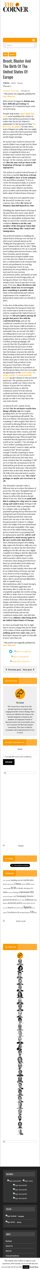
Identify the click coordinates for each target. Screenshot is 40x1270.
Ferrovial (5, 896)
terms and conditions (23, 756)
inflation (29, 899)
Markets (5, 903)
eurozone (24, 892)
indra (23, 900)
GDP (14, 896)
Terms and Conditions (12, 1255)
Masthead (9, 1241)
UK (18, 912)
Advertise (9, 1251)
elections (27, 888)
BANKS (26, 880)
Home (5, 54)
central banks (10, 884)
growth (6, 899)
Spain (27, 907)
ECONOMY (19, 888)
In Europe (12, 54)
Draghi (8, 888)
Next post (27, 669)
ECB (13, 888)
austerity (8, 880)
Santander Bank (18, 908)
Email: (20, 749)
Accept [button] (26, 1267)
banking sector (17, 880)
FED (32, 892)
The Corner (15, 91)
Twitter (19, 1222)
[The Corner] (20, 7)
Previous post (14, 669)
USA (35, 912)
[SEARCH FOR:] (20, 45)
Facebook (21, 1216)
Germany (21, 896)
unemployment (25, 912)
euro (5, 892)
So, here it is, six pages (19, 125)
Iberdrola (13, 900)
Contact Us (9, 1246)
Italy (35, 900)
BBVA (32, 880)
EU (32, 888)
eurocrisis (10, 892)
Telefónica (12, 912)
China (17, 883)
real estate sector (29, 903)
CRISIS (23, 884)
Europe (20, 83)
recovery (5, 908)
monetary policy (15, 903)
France (10, 896)
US (32, 912)
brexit (13, 83)
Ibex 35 (19, 900)
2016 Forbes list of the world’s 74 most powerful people (19, 375)
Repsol (10, 907)
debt (28, 884)
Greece (30, 896)
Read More (34, 1267)
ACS (4, 880)
